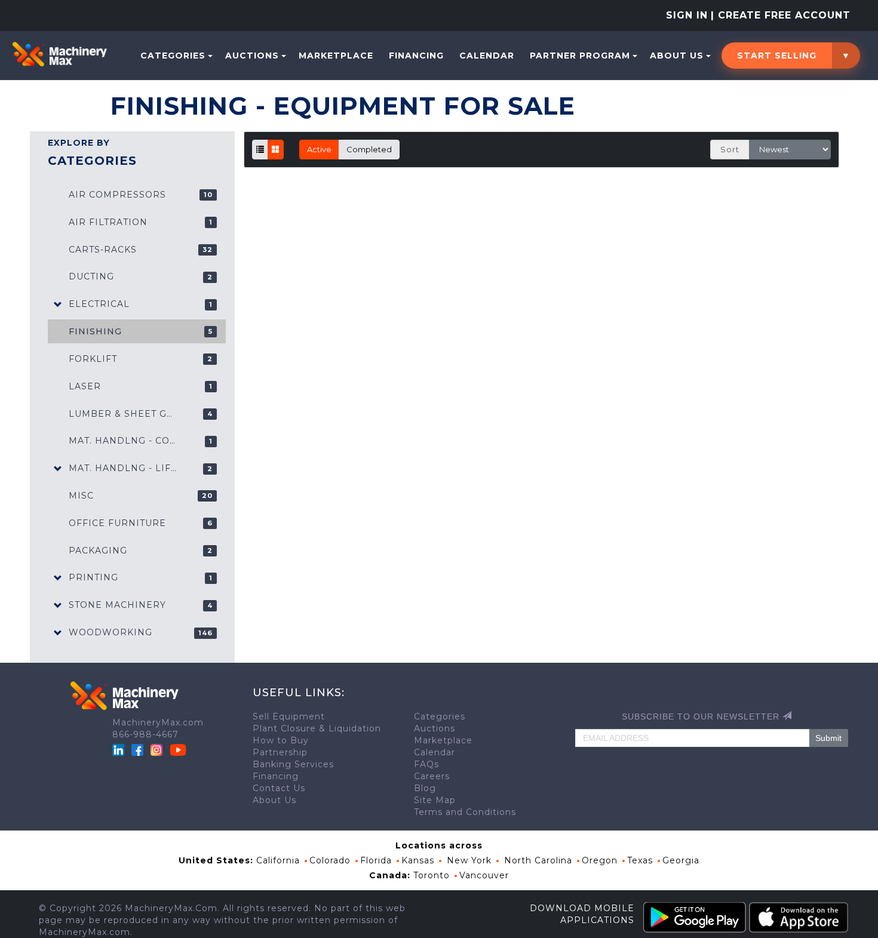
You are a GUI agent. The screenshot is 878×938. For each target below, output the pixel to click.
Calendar (486, 55)
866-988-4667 (145, 734)
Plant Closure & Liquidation (317, 728)
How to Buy (281, 740)
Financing (416, 55)
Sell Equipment (289, 716)
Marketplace (336, 55)
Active (319, 149)
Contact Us (279, 788)
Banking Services (293, 764)
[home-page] (59, 54)
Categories (172, 55)
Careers (432, 776)
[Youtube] (178, 749)
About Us (677, 55)
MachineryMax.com (158, 722)
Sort (729, 149)
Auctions (252, 55)
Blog (425, 788)
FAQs (426, 764)
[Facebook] (137, 749)
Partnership (280, 752)
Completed (369, 149)
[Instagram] (158, 749)
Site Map (435, 800)
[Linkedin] (119, 749)
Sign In (687, 15)
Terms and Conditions (465, 812)
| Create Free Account (781, 15)
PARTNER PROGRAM (580, 55)
